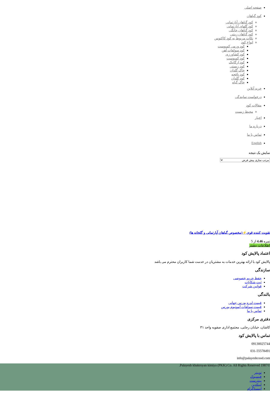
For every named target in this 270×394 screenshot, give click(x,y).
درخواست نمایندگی (248, 97)
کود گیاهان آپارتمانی (239, 22)
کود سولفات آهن (233, 50)
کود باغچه (238, 74)
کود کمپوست (236, 58)
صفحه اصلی (253, 7)
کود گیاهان (254, 16)
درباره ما (255, 126)
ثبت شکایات (253, 282)
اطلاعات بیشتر (259, 245)
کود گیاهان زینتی (241, 34)
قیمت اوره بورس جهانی (245, 303)
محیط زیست (244, 111)
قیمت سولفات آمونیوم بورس (241, 307)
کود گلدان (238, 78)
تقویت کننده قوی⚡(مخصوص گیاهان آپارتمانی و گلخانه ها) (229, 232)
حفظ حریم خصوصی (247, 278)
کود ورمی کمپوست (231, 46)
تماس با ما (254, 134)
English (256, 143)
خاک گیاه (238, 82)
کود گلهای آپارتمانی (240, 26)
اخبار (258, 118)
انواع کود (247, 42)
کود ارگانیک (237, 62)
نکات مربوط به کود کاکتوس (233, 38)
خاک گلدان (237, 70)
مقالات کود (254, 105)
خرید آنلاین (254, 88)
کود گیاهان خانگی (241, 30)
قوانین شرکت (252, 286)
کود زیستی (237, 66)
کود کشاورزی (235, 54)
